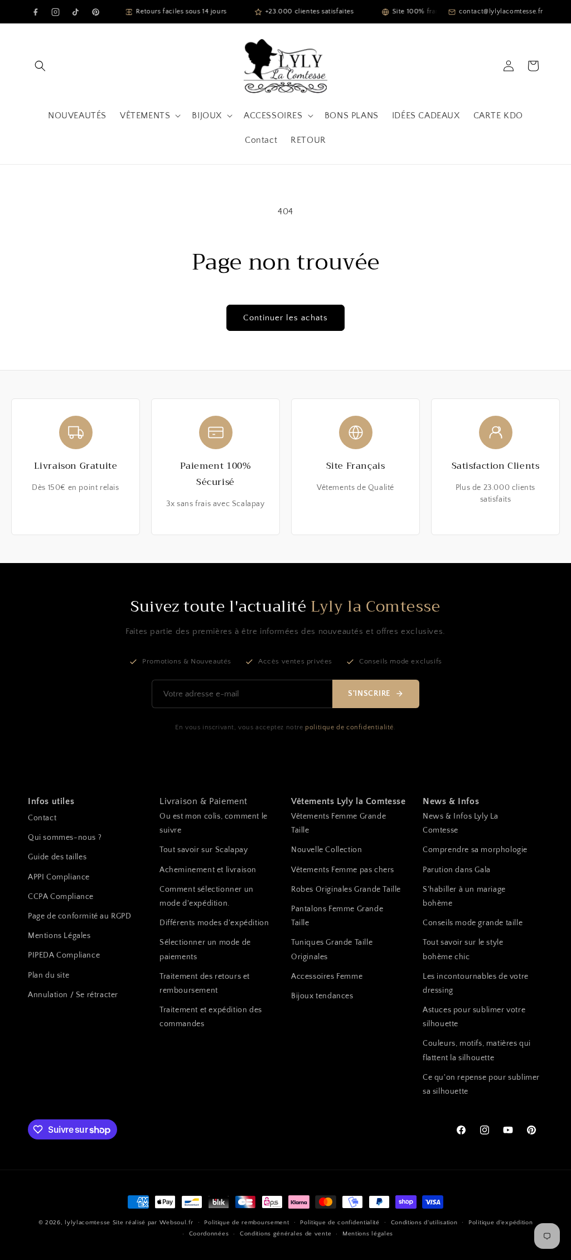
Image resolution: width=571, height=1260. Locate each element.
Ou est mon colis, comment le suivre (213, 823)
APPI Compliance (59, 877)
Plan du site (48, 975)
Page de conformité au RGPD (80, 916)
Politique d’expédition (500, 1222)
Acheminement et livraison (208, 869)
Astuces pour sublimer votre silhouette (474, 1017)
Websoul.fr (176, 1222)
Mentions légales (367, 1233)
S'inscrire (369, 693)
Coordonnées (209, 1233)
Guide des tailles (57, 857)
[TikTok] (75, 11)
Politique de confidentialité (340, 1222)
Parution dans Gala (457, 869)
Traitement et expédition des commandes (210, 1017)
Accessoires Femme (326, 976)
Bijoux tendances (322, 996)
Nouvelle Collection (326, 849)
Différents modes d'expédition (214, 922)
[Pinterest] (95, 11)
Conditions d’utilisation (424, 1222)
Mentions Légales (59, 935)
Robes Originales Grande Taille (346, 889)
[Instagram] (55, 11)
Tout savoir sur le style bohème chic (463, 949)
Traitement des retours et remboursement (204, 983)
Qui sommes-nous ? (64, 837)
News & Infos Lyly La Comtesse (461, 823)
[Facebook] (35, 11)
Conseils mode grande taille (472, 922)
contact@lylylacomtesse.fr (501, 11)
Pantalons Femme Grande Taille (337, 916)
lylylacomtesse (87, 1222)
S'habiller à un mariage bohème (464, 896)
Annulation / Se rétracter (73, 994)
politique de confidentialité (349, 727)
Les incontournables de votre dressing (476, 983)
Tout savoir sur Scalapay (203, 849)
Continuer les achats (285, 318)
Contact (42, 818)
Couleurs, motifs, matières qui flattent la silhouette (477, 1050)
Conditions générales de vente (285, 1233)
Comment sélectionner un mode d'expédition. (206, 896)
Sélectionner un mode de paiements (205, 949)
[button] (40, 66)
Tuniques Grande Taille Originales (331, 949)
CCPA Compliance (61, 896)
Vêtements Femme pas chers (342, 869)
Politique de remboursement (246, 1222)
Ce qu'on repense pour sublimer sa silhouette (481, 1084)
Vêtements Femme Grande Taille (338, 823)
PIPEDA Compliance (64, 955)
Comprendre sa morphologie (475, 849)
